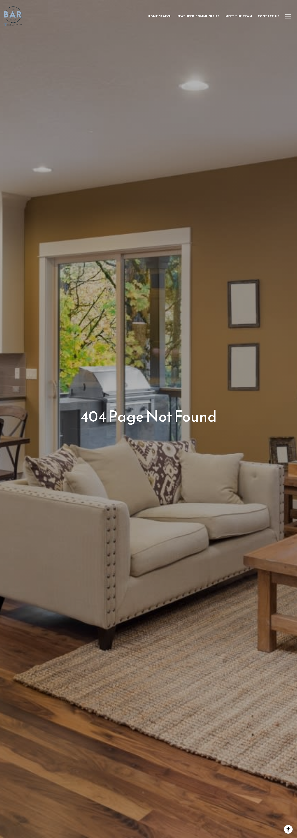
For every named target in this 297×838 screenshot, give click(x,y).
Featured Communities (198, 16)
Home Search (160, 16)
